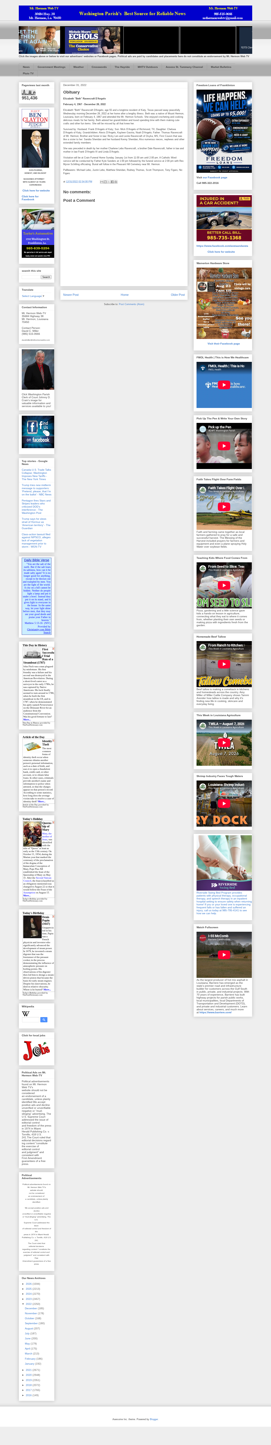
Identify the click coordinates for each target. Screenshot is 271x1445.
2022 (29, 1303)
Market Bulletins (221, 66)
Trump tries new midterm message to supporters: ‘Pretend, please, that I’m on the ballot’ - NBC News (36, 490)
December (31, 1308)
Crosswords (99, 66)
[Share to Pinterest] (116, 182)
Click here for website (36, 190)
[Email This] (102, 182)
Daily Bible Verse (36, 560)
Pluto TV (28, 73)
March (29, 1353)
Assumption (29, 892)
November (31, 1313)
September (32, 1323)
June (28, 1338)
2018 (29, 1385)
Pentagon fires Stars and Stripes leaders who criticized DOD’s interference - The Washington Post (36, 506)
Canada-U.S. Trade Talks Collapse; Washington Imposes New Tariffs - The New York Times (36, 474)
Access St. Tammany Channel (184, 66)
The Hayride (122, 66)
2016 (29, 1395)
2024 (29, 1293)
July (27, 1333)
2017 (29, 1390)
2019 (29, 1380)
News (26, 66)
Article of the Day (30, 805)
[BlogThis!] (105, 182)
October (30, 1318)
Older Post (178, 294)
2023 (29, 1298)
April (28, 1348)
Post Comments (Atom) (131, 304)
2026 (29, 1283)
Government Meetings (51, 66)
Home (125, 294)
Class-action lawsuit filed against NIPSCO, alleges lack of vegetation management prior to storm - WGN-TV (36, 540)
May (28, 1343)
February (30, 1358)
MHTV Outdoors (148, 66)
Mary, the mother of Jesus (47, 836)
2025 (29, 1288)
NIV (47, 623)
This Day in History (30, 723)
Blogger (154, 1419)
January (30, 1363)
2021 (29, 1369)
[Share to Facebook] (112, 182)
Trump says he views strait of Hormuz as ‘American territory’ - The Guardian (36, 523)
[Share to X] (109, 182)
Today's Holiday (29, 899)
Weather (78, 66)
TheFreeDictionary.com (32, 725)
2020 (29, 1374)
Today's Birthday (29, 993)
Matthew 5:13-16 (34, 623)
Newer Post (71, 294)
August (29, 1328)
